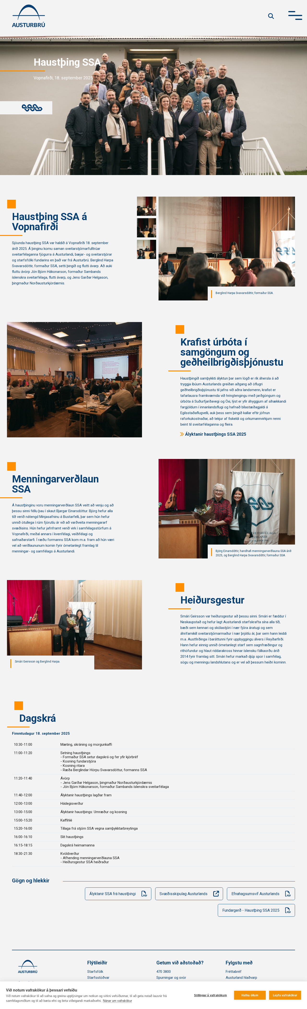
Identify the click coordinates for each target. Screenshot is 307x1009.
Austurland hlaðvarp (241, 977)
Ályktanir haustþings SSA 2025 (215, 434)
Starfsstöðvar (98, 977)
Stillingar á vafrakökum (210, 995)
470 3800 (163, 971)
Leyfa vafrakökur (285, 995)
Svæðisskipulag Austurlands (183, 894)
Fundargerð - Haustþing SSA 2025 (250, 910)
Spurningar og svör (171, 977)
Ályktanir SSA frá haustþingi (112, 894)
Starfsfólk (95, 971)
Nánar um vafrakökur (117, 1001)
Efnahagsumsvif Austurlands (255, 894)
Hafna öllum (250, 995)
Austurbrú (28, 16)
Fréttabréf (234, 971)
